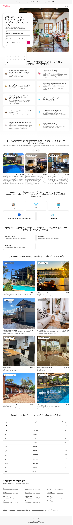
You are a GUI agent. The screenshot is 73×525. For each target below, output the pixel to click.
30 (24, 59)
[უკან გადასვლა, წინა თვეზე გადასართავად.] (7, 42)
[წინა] (33, 150)
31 (7, 62)
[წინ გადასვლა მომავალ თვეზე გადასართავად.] (24, 42)
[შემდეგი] (38, 150)
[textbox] (11, 38)
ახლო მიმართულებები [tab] (8, 483)
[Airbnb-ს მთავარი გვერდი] (6, 6)
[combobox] (17, 33)
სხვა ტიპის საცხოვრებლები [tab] (22, 483)
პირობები (42, 522)
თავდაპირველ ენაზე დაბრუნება (47, 1)
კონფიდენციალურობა (33, 522)
